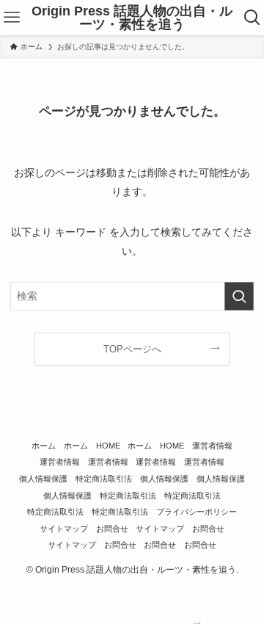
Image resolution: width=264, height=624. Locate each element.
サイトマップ (64, 528)
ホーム (44, 445)
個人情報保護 (43, 478)
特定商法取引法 (104, 478)
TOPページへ (132, 349)
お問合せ (112, 528)
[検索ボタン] (252, 17)
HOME (108, 445)
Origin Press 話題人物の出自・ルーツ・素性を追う (132, 17)
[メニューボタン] (11, 17)
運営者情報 (212, 445)
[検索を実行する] (239, 296)
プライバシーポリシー (196, 511)
